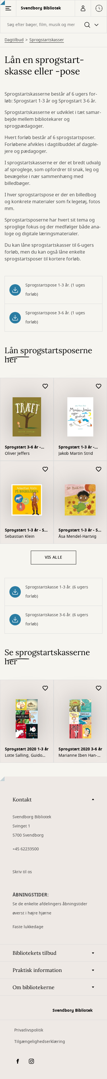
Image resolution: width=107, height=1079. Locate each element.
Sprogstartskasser (46, 40)
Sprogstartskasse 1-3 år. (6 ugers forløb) (56, 591)
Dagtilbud (14, 40)
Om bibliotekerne (33, 987)
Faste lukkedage (28, 927)
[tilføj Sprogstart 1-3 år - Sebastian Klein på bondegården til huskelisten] (45, 469)
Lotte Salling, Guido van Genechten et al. (24, 755)
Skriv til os (22, 872)
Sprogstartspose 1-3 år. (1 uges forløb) (55, 289)
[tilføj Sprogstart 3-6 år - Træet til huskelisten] (45, 386)
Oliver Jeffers (17, 453)
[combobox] (53, 25)
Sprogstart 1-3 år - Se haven (79, 530)
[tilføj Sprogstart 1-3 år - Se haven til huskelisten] (98, 469)
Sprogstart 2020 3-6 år (80, 749)
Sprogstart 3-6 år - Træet (23, 447)
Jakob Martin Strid (75, 453)
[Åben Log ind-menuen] (83, 8)
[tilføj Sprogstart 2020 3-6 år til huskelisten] (98, 688)
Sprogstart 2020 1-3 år (27, 749)
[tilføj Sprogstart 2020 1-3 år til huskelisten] (45, 688)
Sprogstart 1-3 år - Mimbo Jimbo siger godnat (77, 447)
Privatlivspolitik (28, 1030)
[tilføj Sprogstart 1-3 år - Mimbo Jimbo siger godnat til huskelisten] (98, 386)
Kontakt (22, 799)
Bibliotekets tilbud (34, 953)
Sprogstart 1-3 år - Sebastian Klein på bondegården (26, 530)
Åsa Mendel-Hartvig (77, 536)
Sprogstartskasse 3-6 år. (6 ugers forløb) (56, 619)
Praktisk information (37, 970)
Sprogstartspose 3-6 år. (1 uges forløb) (55, 317)
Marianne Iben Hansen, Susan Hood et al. (79, 755)
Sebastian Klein (20, 536)
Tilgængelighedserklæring (39, 1042)
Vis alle (53, 557)
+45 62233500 (26, 849)
